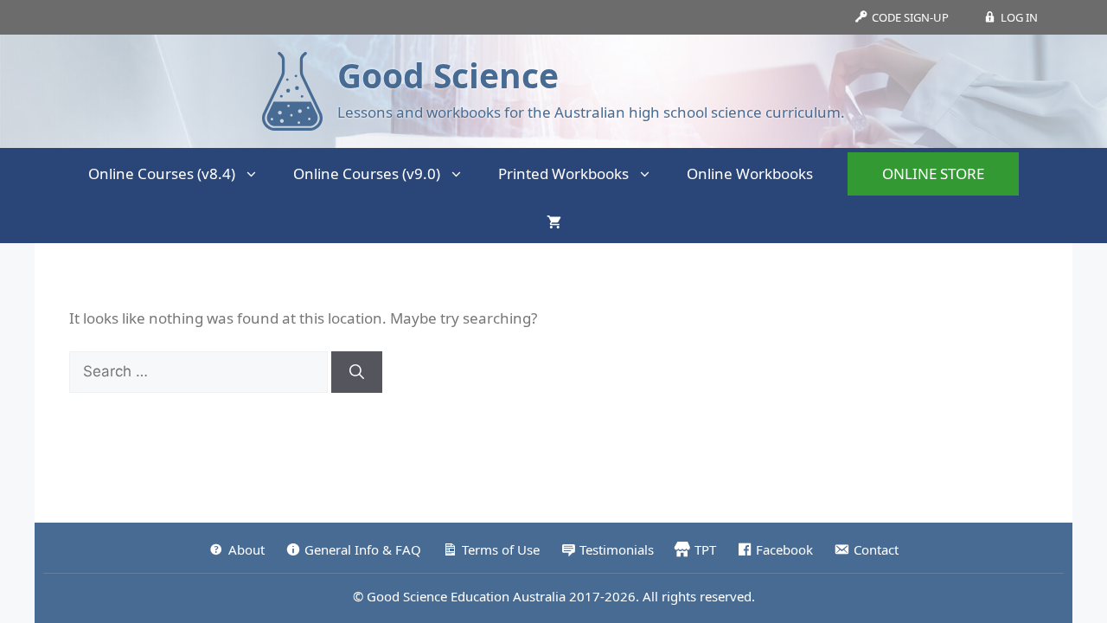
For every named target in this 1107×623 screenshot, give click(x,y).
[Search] (356, 372)
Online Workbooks (750, 173)
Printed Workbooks (563, 173)
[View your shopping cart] (554, 221)
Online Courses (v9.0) (366, 173)
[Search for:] (200, 371)
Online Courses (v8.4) (161, 173)
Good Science (448, 75)
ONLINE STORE (933, 173)
